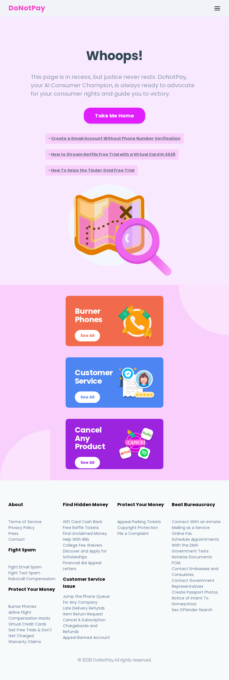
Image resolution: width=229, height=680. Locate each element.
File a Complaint (133, 533)
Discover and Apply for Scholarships (85, 554)
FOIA (176, 563)
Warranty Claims (24, 641)
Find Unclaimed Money (85, 533)
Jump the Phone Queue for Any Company (86, 599)
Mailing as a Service (191, 527)
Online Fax (182, 533)
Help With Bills (76, 539)
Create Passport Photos (195, 592)
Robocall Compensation (31, 579)
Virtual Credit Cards (27, 624)
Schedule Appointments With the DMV (195, 542)
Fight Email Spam (25, 567)
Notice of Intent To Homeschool (190, 601)
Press (13, 533)
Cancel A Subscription (84, 620)
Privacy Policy (21, 527)
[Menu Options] (217, 8)
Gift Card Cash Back (82, 522)
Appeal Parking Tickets (139, 522)
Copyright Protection (137, 527)
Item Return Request (83, 614)
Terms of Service (25, 522)
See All (87, 335)
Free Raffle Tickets (81, 527)
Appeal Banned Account (86, 637)
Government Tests (190, 551)
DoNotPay (26, 8)
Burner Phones (22, 606)
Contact (16, 539)
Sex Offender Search (192, 610)
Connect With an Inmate (196, 522)
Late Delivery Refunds (84, 608)
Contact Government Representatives (193, 583)
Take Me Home (114, 115)
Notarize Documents (192, 557)
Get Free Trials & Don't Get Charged (30, 633)
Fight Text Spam (24, 573)
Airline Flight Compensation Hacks (29, 615)
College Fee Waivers (82, 545)
